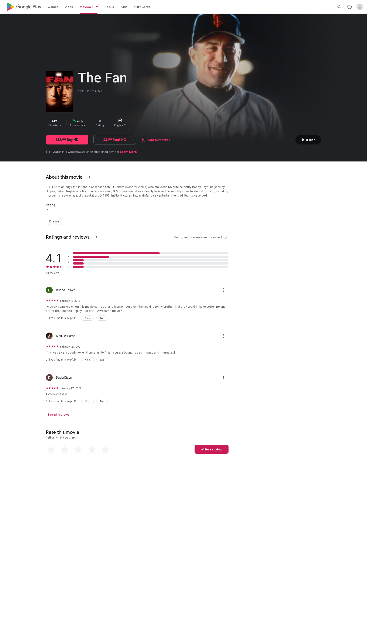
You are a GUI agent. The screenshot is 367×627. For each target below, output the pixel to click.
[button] (87, 318)
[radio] (51, 450)
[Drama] (54, 221)
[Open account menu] (360, 7)
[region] (121, 122)
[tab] (53, 7)
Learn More (128, 152)
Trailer (308, 139)
